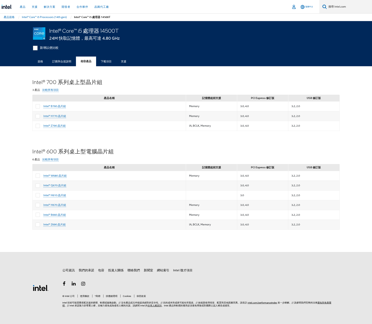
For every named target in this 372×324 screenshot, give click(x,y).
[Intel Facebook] (64, 284)
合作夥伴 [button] (82, 7)
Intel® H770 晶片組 (54, 116)
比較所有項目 (50, 90)
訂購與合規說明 (61, 61)
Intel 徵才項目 (183, 270)
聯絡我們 (133, 270)
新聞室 (148, 270)
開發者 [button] (66, 7)
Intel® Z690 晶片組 (54, 224)
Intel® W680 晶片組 (55, 175)
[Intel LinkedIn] (74, 284)
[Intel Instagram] (83, 284)
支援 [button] (35, 7)
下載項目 (106, 61)
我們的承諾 (86, 270)
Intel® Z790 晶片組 (54, 125)
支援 (123, 61)
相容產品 (86, 61)
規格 (40, 61)
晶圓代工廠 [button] (101, 7)
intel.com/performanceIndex (262, 302)
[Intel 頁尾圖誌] (40, 288)
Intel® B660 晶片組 (54, 215)
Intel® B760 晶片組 (54, 106)
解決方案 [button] (49, 7)
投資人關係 (116, 270)
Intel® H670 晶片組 (54, 205)
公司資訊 (68, 270)
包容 (101, 270)
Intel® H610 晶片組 (54, 195)
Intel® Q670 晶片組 (54, 185)
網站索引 (163, 270)
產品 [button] (23, 7)
